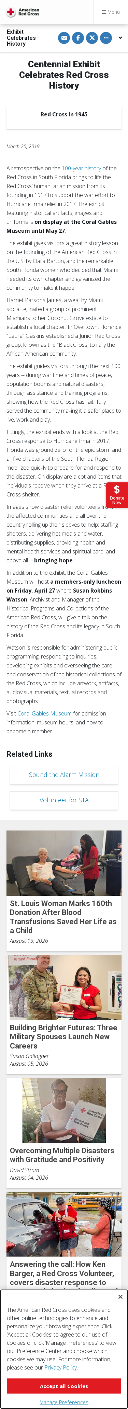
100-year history (81, 168)
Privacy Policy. (61, 1367)
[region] (64, 1349)
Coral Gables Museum (44, 713)
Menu (113, 12)
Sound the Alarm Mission (64, 774)
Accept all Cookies (64, 1386)
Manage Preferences (64, 1402)
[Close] (120, 1296)
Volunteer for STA (64, 800)
